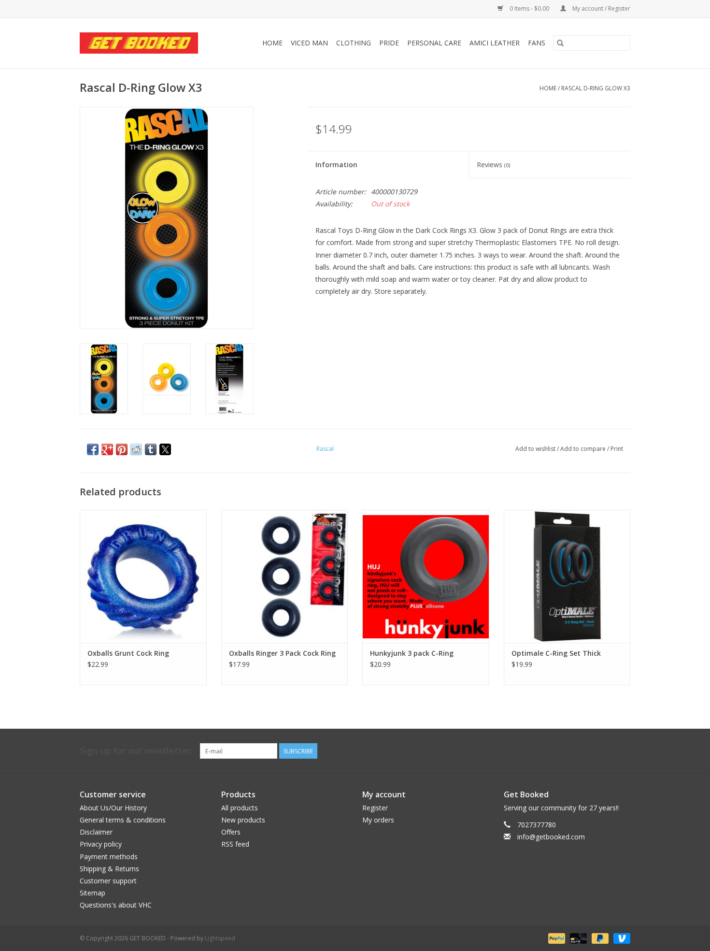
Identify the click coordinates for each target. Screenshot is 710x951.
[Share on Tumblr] (150, 449)
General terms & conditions (123, 819)
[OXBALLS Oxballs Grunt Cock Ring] (143, 576)
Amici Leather (494, 42)
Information (336, 164)
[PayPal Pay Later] (599, 938)
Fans (536, 42)
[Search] (560, 43)
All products (239, 807)
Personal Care (434, 42)
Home (272, 42)
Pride (389, 42)
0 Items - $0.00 (529, 8)
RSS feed (235, 844)
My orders (378, 819)
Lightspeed (220, 938)
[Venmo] (620, 938)
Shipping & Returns (109, 868)
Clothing (353, 42)
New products (243, 819)
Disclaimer (96, 831)
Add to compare (583, 449)
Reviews (493, 164)
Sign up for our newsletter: (136, 751)
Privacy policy (101, 844)
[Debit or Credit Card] (577, 938)
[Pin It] (122, 449)
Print (617, 449)
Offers (231, 831)
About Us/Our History (113, 807)
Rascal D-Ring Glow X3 (595, 88)
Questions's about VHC (116, 904)
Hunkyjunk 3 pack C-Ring (412, 653)
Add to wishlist (536, 449)
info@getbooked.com (551, 836)
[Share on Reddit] (136, 449)
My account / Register (600, 8)
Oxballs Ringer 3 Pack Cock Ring (282, 653)
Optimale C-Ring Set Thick (556, 653)
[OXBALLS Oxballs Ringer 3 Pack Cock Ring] (284, 576)
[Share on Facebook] (93, 449)
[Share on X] (165, 449)
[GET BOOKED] (146, 43)
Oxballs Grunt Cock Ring (128, 653)
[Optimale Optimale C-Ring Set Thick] (567, 576)
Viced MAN (309, 42)
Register (375, 807)
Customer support (108, 880)
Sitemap (92, 892)
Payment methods (109, 856)
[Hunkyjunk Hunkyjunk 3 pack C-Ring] (425, 576)
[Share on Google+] (107, 449)
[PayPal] (556, 938)
